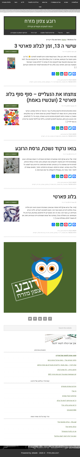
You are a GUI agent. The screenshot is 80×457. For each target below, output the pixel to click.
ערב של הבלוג (41, 233)
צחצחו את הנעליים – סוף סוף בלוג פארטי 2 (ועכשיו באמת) (41, 97)
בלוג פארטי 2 (57, 136)
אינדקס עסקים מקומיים (68, 386)
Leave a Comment (11, 52)
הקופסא (48, 82)
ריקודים (32, 82)
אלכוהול (65, 184)
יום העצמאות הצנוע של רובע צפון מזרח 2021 (62, 374)
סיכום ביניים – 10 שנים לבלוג (66, 370)
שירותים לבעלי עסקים (69, 396)
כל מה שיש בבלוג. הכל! (68, 405)
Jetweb (35, 453)
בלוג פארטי (65, 82)
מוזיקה (47, 184)
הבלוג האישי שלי (70, 427)
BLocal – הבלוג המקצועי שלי (66, 422)
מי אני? (74, 391)
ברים (59, 80)
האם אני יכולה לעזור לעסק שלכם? (65, 436)
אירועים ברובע (64, 80)
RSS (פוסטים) (71, 410)
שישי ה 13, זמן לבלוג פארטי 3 (45, 46)
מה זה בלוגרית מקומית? (69, 431)
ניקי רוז (48, 136)
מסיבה (43, 82)
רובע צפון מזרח (40, 21)
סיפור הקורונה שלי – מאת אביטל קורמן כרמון (62, 360)
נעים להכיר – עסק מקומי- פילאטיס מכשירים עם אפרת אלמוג (56, 365)
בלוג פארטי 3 (57, 82)
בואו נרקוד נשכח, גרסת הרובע (45, 148)
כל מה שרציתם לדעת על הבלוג (66, 400)
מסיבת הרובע (37, 82)
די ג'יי (52, 82)
